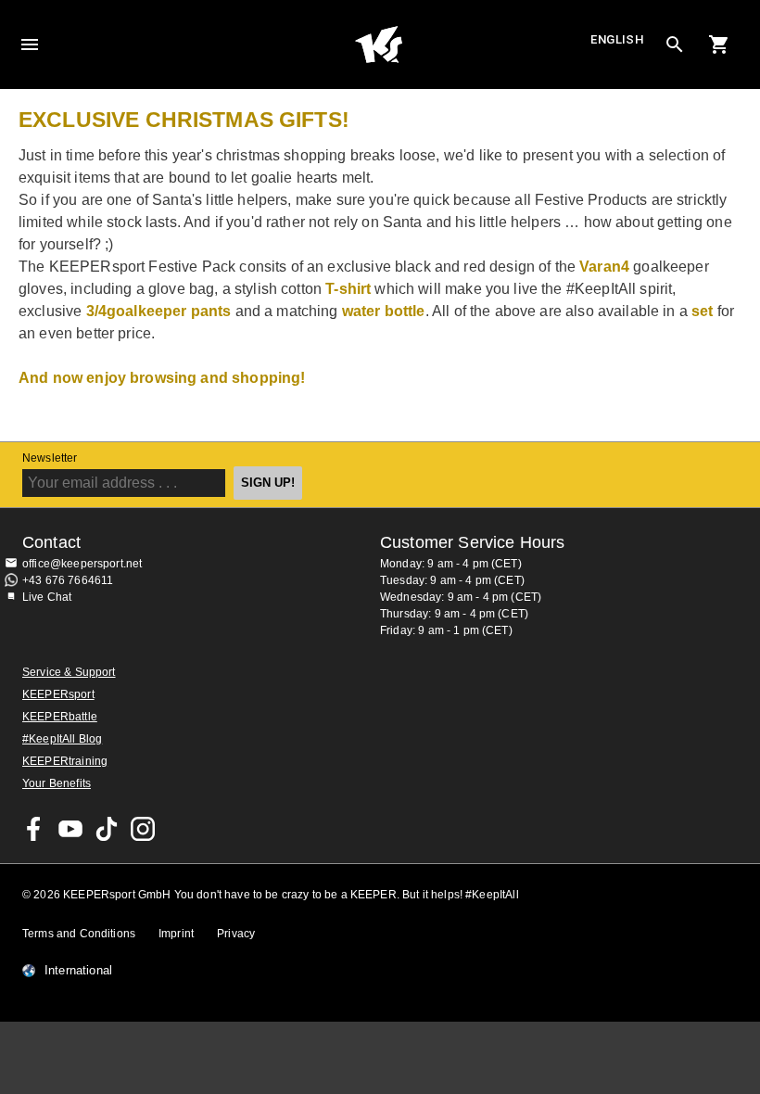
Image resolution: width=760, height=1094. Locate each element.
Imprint (176, 933)
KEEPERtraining (65, 761)
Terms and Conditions (78, 933)
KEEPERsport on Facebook (34, 829)
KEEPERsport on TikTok (107, 829)
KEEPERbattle (59, 716)
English (617, 39)
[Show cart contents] (719, 44)
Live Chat (46, 597)
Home (378, 44)
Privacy (236, 933)
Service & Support (69, 672)
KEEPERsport (58, 694)
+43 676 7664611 (67, 580)
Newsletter (50, 458)
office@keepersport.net (82, 563)
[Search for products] (674, 44)
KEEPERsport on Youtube (70, 829)
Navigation (29, 44)
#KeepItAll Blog (62, 738)
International (78, 970)
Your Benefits (56, 783)
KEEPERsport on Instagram (143, 829)
